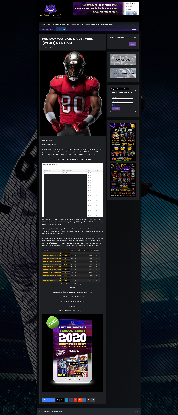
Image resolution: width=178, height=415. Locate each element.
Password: (115, 101)
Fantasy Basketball (91, 24)
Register (119, 89)
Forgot (126, 89)
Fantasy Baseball (106, 24)
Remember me (117, 105)
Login (113, 89)
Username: (115, 97)
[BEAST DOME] (50, 11)
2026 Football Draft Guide (61, 24)
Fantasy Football (76, 24)
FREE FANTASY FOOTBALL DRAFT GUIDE (78, 29)
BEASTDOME (45, 24)
